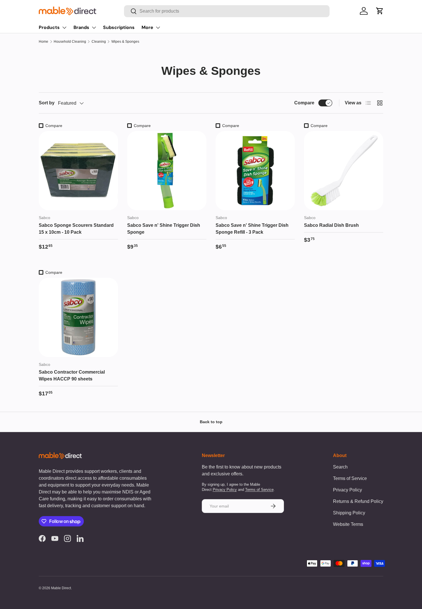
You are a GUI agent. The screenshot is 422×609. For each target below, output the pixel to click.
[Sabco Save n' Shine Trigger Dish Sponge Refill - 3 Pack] (255, 170)
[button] (379, 11)
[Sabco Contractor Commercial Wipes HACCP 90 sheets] (78, 317)
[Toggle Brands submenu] (93, 27)
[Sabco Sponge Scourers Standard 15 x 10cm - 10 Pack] (78, 170)
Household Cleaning (70, 42)
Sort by (47, 102)
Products (49, 27)
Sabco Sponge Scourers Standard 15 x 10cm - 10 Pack (76, 229)
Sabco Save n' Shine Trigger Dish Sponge (163, 229)
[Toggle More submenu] (157, 27)
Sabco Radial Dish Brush (331, 225)
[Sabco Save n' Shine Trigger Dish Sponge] (166, 170)
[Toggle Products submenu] (64, 27)
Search (340, 466)
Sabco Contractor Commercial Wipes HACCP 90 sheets (72, 375)
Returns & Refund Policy (358, 501)
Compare (304, 102)
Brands (81, 27)
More (147, 27)
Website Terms (348, 524)
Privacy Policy (225, 489)
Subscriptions (119, 27)
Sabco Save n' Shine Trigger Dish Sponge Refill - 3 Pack (252, 229)
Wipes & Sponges (125, 42)
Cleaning (99, 42)
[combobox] (226, 11)
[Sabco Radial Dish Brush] (343, 170)
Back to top (211, 421)
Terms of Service (259, 489)
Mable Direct (61, 588)
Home (43, 42)
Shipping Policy (349, 512)
